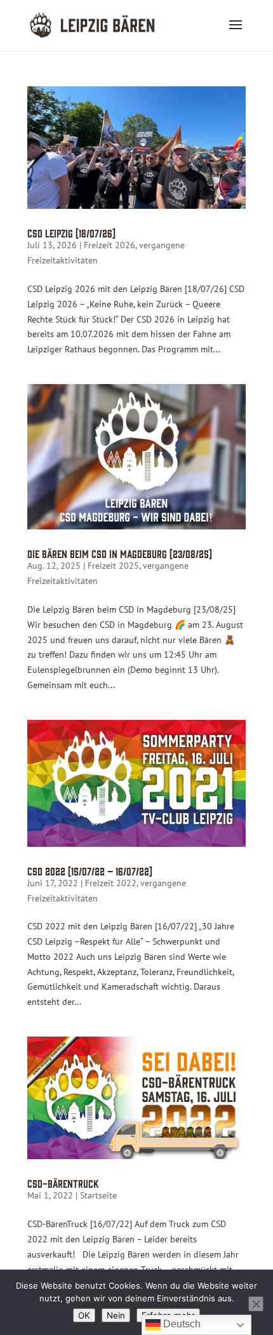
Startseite (98, 1195)
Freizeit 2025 (113, 565)
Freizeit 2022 (110, 883)
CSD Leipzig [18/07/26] (71, 233)
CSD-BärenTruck (63, 1183)
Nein (116, 1315)
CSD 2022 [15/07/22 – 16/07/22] (89, 871)
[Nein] (255, 1304)
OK (84, 1315)
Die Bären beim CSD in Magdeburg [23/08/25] (119, 553)
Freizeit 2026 (109, 245)
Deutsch (181, 1323)
